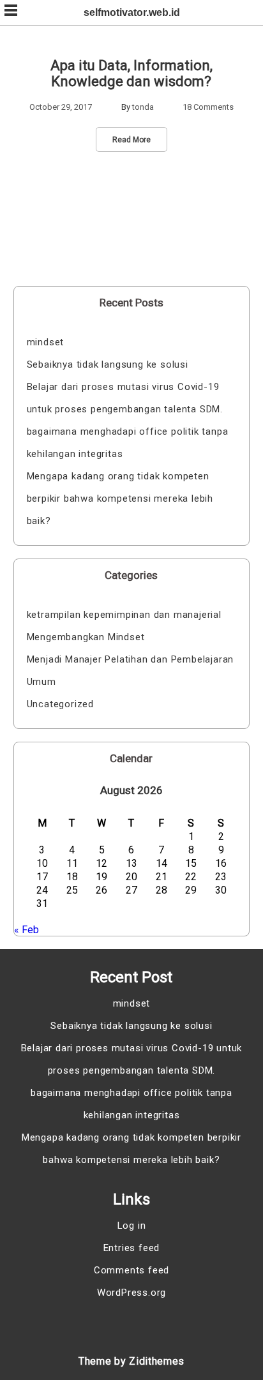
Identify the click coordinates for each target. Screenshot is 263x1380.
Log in (131, 1225)
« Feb (26, 930)
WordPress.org (131, 1292)
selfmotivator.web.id (132, 12)
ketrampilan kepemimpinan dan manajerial (124, 614)
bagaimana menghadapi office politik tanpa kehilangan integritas (128, 443)
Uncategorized (60, 704)
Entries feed (131, 1248)
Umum (41, 681)
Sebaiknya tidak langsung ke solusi (107, 364)
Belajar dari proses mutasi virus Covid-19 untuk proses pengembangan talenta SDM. (125, 398)
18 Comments (208, 107)
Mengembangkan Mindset (86, 637)
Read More (131, 139)
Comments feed (131, 1270)
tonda (143, 107)
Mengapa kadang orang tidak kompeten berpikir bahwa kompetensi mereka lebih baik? (120, 498)
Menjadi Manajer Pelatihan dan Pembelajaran (130, 659)
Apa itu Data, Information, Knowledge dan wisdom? (131, 73)
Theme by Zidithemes (131, 1361)
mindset (45, 342)
